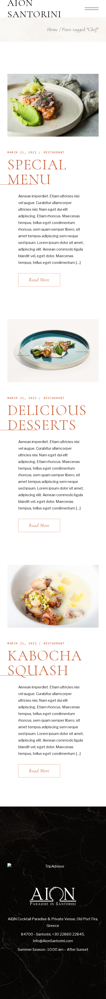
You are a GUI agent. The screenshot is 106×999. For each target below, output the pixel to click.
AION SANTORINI (34, 8)
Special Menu (37, 172)
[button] (23, 354)
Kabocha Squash (44, 663)
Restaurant (54, 152)
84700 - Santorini (36, 934)
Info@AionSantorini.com (53, 941)
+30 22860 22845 (68, 934)
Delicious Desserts (47, 417)
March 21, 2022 (22, 152)
